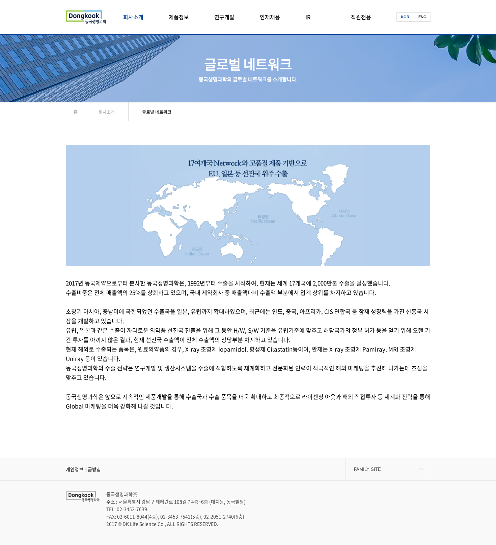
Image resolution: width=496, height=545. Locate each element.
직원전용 (361, 17)
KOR (405, 17)
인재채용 (270, 17)
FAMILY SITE (367, 469)
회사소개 (133, 17)
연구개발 (224, 17)
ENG (422, 17)
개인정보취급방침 (83, 469)
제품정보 (179, 17)
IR (307, 17)
